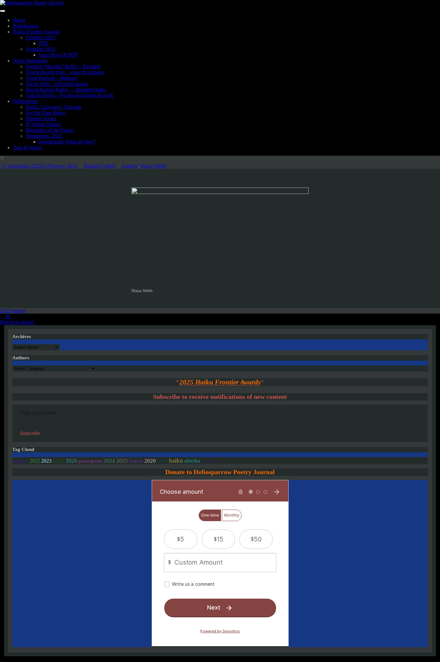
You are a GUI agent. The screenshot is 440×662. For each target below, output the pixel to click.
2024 (109, 461)
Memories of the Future (49, 130)
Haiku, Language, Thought (53, 107)
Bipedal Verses (41, 118)
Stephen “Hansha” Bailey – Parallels (63, 66)
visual (162, 461)
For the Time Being (45, 112)
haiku (176, 460)
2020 (150, 460)
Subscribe (30, 433)
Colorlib (30, 659)
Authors (129, 166)
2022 (35, 461)
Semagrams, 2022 (44, 136)
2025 (122, 461)
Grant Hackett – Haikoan (51, 78)
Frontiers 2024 (40, 49)
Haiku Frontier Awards (36, 31)
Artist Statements (30, 60)
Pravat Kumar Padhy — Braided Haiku (66, 89)
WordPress (77, 659)
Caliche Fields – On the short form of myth (69, 95)
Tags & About (27, 147)
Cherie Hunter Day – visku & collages (65, 72)
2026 (71, 461)
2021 (58, 461)
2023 (5, 310)
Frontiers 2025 (40, 37)
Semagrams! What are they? (67, 141)
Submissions (25, 26)
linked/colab (209, 461)
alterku (192, 461)
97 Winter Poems (43, 124)
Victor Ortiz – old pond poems (57, 84)
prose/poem (90, 461)
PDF (43, 43)
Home (19, 20)
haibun (18, 310)
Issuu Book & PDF (58, 55)
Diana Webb (153, 166)
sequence (20, 461)
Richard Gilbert (99, 166)
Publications (25, 101)
